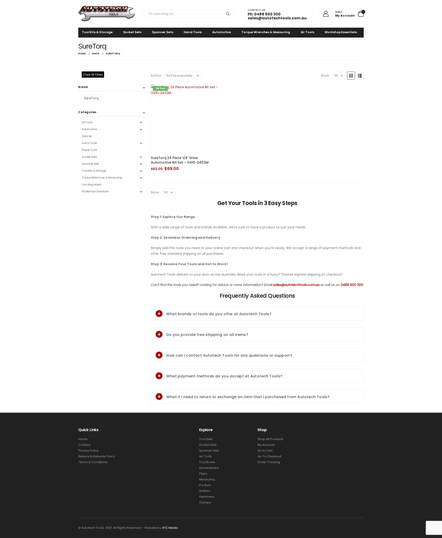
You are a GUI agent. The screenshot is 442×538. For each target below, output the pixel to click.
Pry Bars (205, 485)
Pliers (203, 473)
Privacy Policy (88, 450)
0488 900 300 (352, 284)
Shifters (204, 491)
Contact (84, 445)
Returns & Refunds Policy (96, 456)
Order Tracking (268, 462)
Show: (325, 75)
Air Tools (307, 32)
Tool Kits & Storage (97, 32)
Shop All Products (270, 439)
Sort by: (156, 75)
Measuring (207, 479)
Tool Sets (206, 439)
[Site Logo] (107, 14)
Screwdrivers (209, 468)
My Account (266, 445)
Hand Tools (193, 32)
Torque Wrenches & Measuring (265, 32)
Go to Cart (265, 450)
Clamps (205, 502)
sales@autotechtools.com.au (277, 18)
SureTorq (91, 98)
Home (82, 439)
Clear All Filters (93, 74)
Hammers (206, 496)
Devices (87, 136)
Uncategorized (91, 184)
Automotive (221, 32)
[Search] (227, 14)
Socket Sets (132, 32)
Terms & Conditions (93, 462)
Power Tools (89, 150)
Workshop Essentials (341, 32)
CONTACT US (256, 10)
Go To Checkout (269, 456)
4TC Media (170, 528)
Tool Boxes (207, 462)
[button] (351, 75)
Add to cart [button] (211, 92)
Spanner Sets (162, 32)
